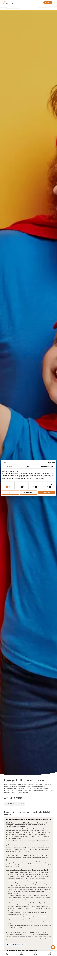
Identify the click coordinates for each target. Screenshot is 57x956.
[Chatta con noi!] (53, 947)
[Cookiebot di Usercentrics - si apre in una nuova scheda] (49, 462)
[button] (54, 2)
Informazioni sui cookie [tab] (47, 466)
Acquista (49, 2)
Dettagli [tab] (28, 466)
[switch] (21, 487)
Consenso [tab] (9, 466)
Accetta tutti (47, 492)
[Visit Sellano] (7, 2)
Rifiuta (10, 492)
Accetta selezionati (28, 492)
